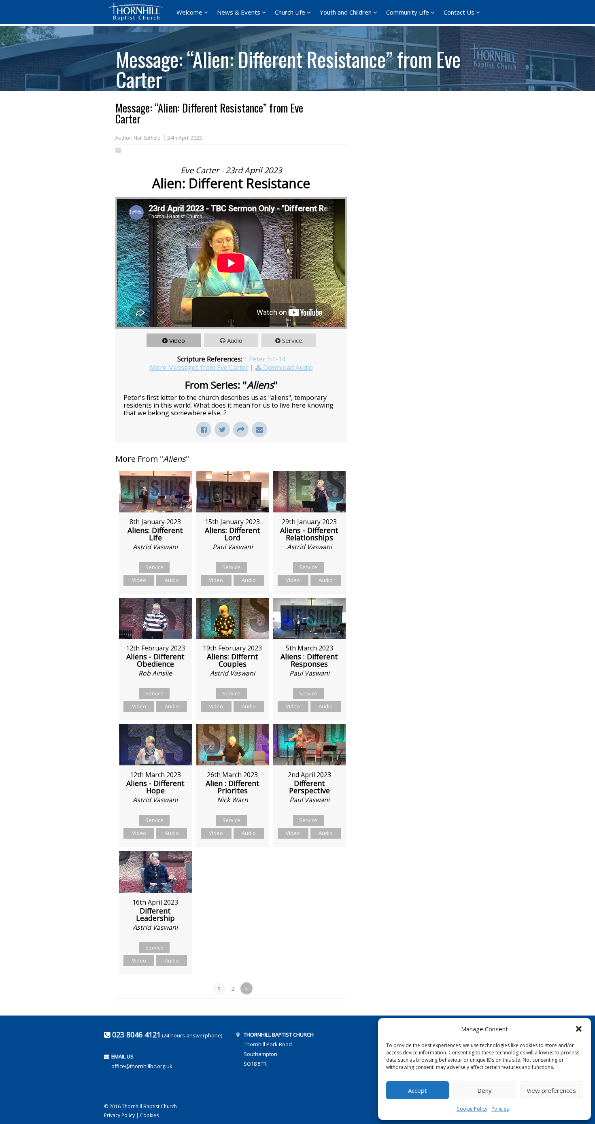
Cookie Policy (472, 1108)
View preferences (551, 1090)
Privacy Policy (119, 1115)
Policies (500, 1108)
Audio (234, 340)
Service (292, 340)
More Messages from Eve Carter (199, 367)
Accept (417, 1090)
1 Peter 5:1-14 (264, 359)
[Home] (138, 11)
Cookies (149, 1115)
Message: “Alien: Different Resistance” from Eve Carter (288, 66)
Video (177, 340)
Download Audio (288, 367)
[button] (579, 1029)
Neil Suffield (147, 137)
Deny (484, 1090)
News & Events (238, 12)
